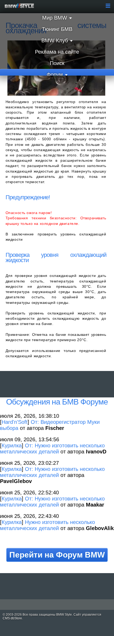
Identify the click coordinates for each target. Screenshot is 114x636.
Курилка (12, 445)
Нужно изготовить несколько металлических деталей (47, 525)
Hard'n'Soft (15, 422)
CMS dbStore (12, 618)
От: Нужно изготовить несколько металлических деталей (52, 448)
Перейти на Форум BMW (57, 554)
